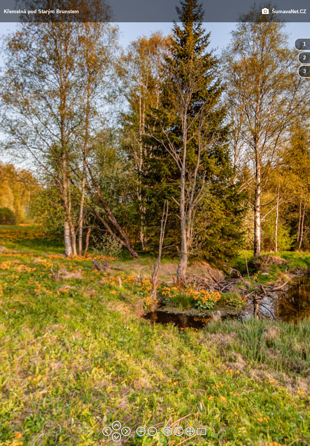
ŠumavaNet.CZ (287, 11)
